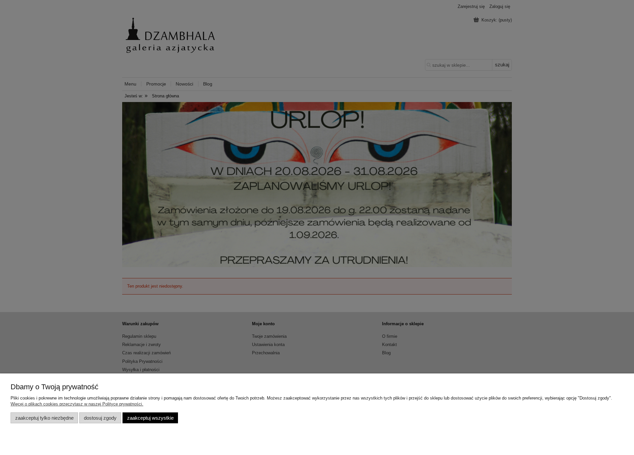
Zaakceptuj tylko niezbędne (44, 418)
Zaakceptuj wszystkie (150, 418)
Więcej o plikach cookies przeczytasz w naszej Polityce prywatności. (77, 404)
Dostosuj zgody (100, 418)
